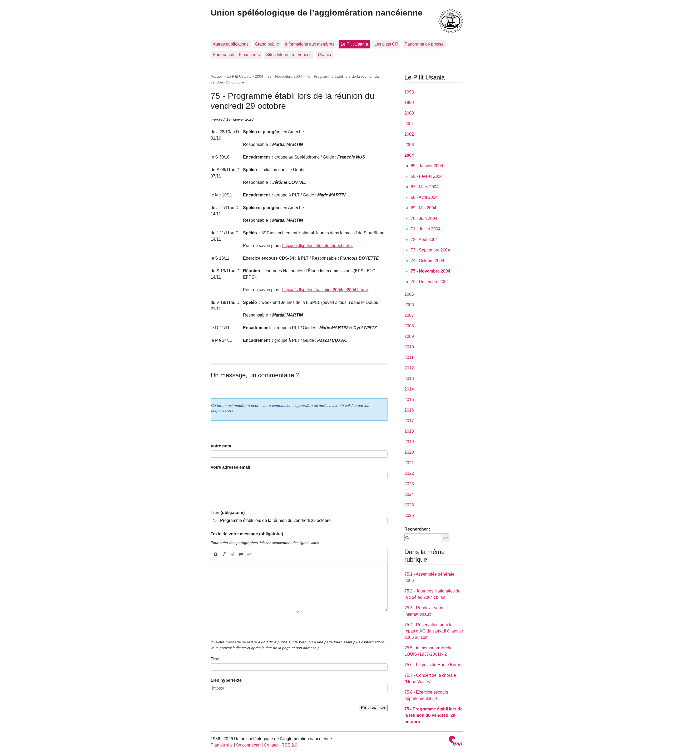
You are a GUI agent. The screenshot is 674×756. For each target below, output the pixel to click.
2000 (409, 113)
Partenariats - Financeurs (236, 54)
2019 (409, 441)
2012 (409, 368)
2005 (409, 294)
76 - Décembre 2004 (430, 281)
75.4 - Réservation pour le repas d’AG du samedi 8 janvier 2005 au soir (433, 631)
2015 (409, 399)
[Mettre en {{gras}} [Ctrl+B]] (215, 554)
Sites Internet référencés (288, 54)
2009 (409, 336)
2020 (409, 452)
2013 (409, 378)
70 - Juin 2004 (424, 218)
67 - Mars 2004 (425, 187)
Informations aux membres (309, 44)
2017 (409, 420)
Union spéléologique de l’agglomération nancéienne (317, 12)
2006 (409, 305)
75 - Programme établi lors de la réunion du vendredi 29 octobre (433, 715)
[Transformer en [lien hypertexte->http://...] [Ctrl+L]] (232, 554)
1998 (409, 92)
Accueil (216, 76)
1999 (409, 102)
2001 (409, 123)
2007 (409, 315)
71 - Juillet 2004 (425, 229)
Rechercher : (417, 529)
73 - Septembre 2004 (430, 250)
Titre (215, 659)
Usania (324, 54)
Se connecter (248, 745)
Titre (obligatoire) (228, 512)
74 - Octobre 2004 (427, 260)
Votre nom (221, 446)
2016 (409, 410)
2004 (259, 76)
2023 (409, 484)
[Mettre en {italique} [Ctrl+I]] (224, 554)
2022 (409, 473)
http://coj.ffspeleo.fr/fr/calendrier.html (315, 245)
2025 (409, 505)
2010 (409, 347)
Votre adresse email (230, 467)
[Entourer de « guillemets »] (249, 554)
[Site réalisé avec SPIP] (455, 742)
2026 (409, 515)
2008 (409, 326)
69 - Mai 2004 (423, 208)
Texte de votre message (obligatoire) (247, 534)
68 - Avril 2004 (424, 197)
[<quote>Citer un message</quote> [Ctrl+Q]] (241, 554)
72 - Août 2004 (424, 239)
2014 (409, 389)
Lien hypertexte (226, 680)
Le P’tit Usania (354, 44)
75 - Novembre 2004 (284, 76)
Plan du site (222, 745)
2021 (409, 463)
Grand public (267, 44)
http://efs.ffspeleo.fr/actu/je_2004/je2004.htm (323, 290)
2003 (409, 144)
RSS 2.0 (289, 745)
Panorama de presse (424, 44)
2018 (409, 431)
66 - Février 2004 (427, 176)
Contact (271, 745)
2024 (409, 494)
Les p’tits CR (386, 44)
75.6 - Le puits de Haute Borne (432, 665)
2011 (409, 357)
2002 (409, 134)
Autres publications (231, 44)
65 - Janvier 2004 (427, 166)
